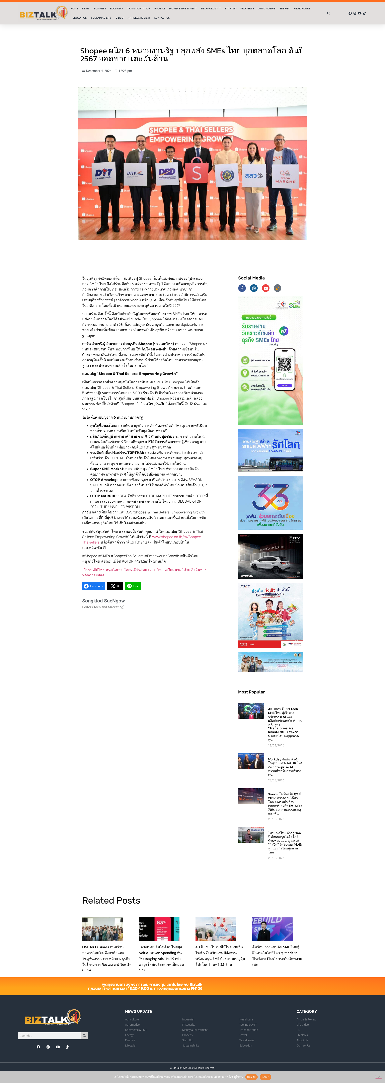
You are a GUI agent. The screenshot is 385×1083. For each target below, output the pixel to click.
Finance (159, 8)
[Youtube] (359, 13)
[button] (328, 13)
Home (74, 8)
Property (247, 8)
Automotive (267, 8)
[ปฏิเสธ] (378, 1077)
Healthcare (302, 8)
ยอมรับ (251, 1076)
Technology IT (211, 8)
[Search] (84, 1035)
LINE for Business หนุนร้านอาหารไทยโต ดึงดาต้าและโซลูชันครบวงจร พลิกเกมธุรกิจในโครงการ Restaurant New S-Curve (106, 958)
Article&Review (139, 18)
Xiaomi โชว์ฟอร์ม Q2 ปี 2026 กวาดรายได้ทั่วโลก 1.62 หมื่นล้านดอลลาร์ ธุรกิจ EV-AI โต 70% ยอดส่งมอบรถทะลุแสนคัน (285, 803)
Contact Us (162, 18)
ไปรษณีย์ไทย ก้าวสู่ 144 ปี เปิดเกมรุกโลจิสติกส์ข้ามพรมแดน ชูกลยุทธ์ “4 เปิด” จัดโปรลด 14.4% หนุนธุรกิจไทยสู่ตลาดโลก (285, 842)
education (80, 18)
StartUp (230, 8)
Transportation (138, 8)
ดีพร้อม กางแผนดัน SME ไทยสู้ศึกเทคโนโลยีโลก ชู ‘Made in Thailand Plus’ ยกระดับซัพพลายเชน (277, 955)
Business (100, 8)
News (86, 8)
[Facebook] (350, 13)
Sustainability (101, 18)
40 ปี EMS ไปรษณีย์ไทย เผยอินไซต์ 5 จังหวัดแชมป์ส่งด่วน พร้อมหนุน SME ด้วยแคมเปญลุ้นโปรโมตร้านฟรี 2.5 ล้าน (220, 955)
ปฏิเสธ (265, 1076)
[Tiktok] (364, 13)
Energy (285, 8)
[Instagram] (355, 13)
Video (120, 18)
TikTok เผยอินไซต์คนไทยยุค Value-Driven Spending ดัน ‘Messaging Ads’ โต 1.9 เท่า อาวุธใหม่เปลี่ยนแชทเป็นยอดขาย (161, 958)
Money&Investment (183, 8)
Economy (116, 8)
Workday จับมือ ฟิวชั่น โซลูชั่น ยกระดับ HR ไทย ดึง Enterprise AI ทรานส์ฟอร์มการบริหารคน (285, 767)
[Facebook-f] (242, 288)
